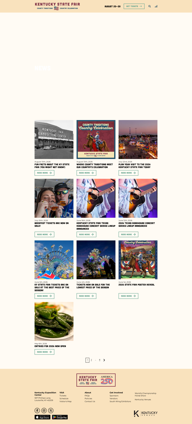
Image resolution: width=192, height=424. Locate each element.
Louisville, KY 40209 (44, 400)
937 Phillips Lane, (43, 398)
